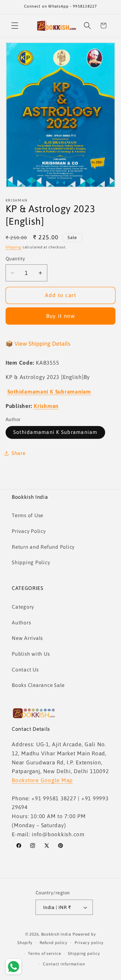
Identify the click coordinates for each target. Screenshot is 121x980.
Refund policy (54, 942)
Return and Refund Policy (43, 547)
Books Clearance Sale (38, 685)
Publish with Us (31, 654)
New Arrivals (27, 638)
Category (23, 607)
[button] (15, 26)
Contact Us (25, 670)
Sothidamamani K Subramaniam (55, 432)
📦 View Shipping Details (38, 343)
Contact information (64, 964)
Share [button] (18, 453)
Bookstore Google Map (42, 780)
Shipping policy (84, 953)
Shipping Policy (31, 562)
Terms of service (44, 953)
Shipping (13, 247)
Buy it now (60, 316)
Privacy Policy (29, 531)
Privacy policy (89, 942)
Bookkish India (56, 934)
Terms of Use (27, 515)
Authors (21, 623)
